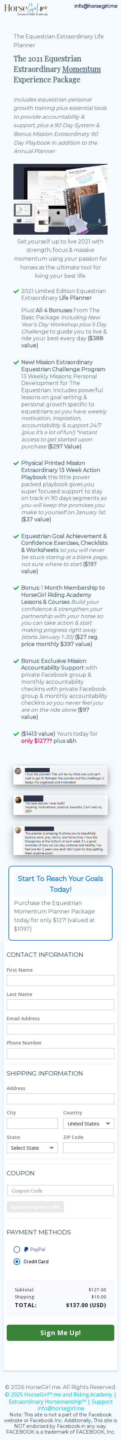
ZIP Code (73, 1137)
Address (16, 1088)
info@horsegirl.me (96, 6)
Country (72, 1113)
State (13, 1137)
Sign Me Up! (60, 1332)
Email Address (23, 1019)
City (11, 1113)
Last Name (19, 994)
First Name (20, 970)
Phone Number (24, 1043)
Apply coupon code (35, 1206)
